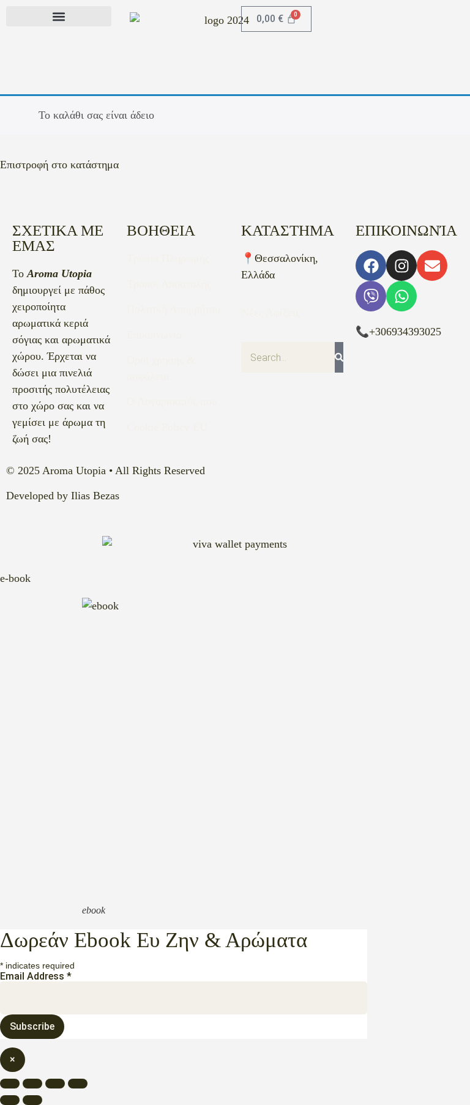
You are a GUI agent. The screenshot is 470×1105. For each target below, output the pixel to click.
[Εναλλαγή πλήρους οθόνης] (32, 1083)
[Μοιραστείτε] (55, 1083)
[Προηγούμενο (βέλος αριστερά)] (10, 1100)
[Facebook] (371, 265)
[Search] (339, 357)
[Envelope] (432, 265)
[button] (58, 16)
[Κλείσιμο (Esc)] (78, 1083)
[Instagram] (401, 265)
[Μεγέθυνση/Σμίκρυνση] (10, 1083)
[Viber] (371, 296)
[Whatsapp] (401, 296)
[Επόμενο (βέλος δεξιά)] (32, 1100)
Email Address (36, 976)
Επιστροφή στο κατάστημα (59, 164)
